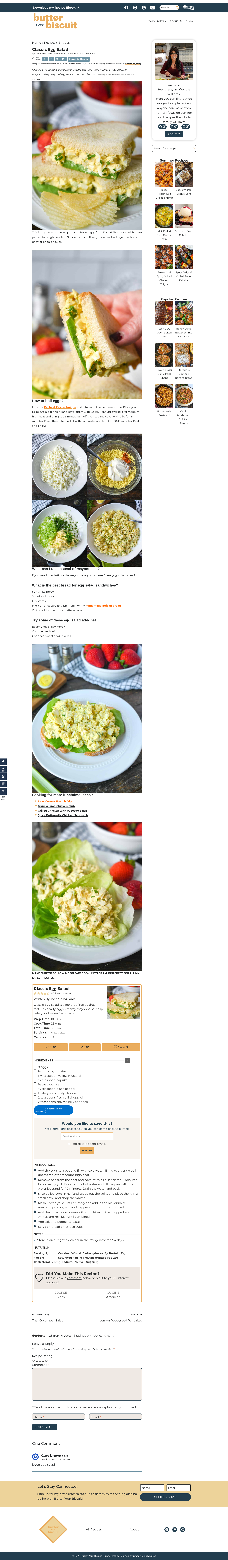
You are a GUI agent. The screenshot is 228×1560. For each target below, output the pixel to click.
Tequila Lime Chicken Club (56, 806)
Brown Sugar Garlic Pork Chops (164, 374)
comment (74, 1278)
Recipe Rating (42, 1356)
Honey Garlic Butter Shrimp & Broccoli (183, 332)
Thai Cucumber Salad (47, 1317)
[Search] (193, 148)
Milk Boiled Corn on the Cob (164, 235)
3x (137, 1060)
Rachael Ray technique (60, 407)
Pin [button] (83, 1047)
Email (96, 1417)
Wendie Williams (43, 53)
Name (39, 1417)
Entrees (64, 42)
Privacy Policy (111, 1556)
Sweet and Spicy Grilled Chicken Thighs (164, 278)
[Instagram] (143, 7)
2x (132, 1060)
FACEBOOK (82, 973)
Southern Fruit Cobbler (183, 233)
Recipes (49, 42)
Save (121, 1047)
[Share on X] (58, 59)
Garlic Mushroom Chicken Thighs (183, 417)
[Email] (152, 7)
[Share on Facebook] (45, 59)
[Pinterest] (135, 7)
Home (36, 42)
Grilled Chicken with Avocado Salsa (62, 810)
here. (39, 79)
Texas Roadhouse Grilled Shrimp (164, 193)
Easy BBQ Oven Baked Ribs (164, 332)
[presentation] (164, 174)
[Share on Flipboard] (64, 59)
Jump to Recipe (79, 59)
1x (127, 1060)
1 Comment (89, 53)
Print (49, 1047)
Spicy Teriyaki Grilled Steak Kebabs (184, 276)
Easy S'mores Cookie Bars (183, 191)
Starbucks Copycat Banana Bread (183, 374)
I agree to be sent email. (88, 1144)
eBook (190, 21)
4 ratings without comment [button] (93, 1335)
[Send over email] (3, 791)
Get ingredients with (53, 1109)
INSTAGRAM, (99, 973)
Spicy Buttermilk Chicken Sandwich (63, 815)
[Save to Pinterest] (51, 59)
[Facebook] (126, 7)
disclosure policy (133, 64)
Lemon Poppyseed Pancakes (121, 1317)
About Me (176, 21)
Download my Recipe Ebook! (54, 7)
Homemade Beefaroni (164, 413)
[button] (35, 993)
